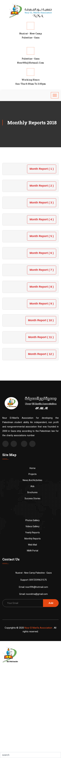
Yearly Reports (32, 532)
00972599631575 (38, 580)
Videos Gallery (32, 526)
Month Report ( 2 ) (42, 185)
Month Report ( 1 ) (42, 168)
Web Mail (32, 544)
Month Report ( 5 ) (42, 236)
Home (33, 468)
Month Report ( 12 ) (41, 354)
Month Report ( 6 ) (42, 253)
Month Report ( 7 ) (42, 269)
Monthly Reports (32, 538)
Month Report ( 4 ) (42, 219)
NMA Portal (32, 550)
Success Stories (32, 498)
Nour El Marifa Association (38, 627)
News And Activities (32, 480)
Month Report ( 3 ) (42, 202)
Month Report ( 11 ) (41, 337)
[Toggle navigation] (55, 95)
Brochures (32, 492)
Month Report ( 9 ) (42, 303)
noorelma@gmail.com (37, 594)
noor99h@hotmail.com (36, 587)
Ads (32, 486)
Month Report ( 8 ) (42, 286)
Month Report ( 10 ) (41, 320)
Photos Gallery (32, 520)
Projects (32, 474)
